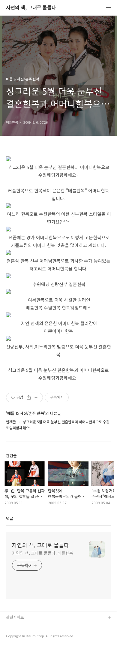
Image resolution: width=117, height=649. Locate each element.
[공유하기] (28, 397)
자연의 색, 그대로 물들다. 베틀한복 (42, 553)
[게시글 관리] (36, 397)
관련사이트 (15, 617)
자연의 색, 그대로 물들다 (31, 8)
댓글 (9, 518)
